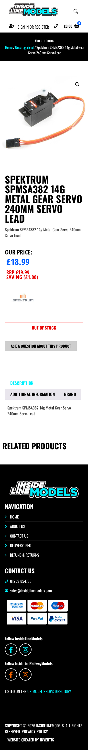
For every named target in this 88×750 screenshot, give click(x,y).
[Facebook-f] (11, 649)
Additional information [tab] (32, 394)
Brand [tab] (70, 394)
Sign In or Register (33, 27)
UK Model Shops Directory (48, 691)
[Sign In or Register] (11, 26)
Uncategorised (24, 47)
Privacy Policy (35, 731)
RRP (17, 272)
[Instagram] (25, 649)
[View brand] (23, 314)
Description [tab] (21, 383)
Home (8, 47)
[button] (77, 84)
